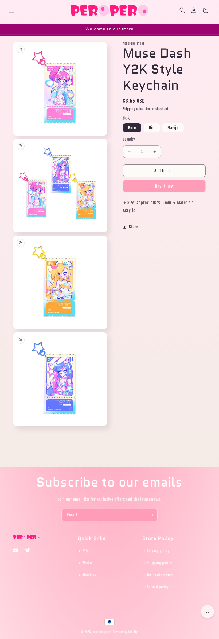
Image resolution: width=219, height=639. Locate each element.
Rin (152, 127)
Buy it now (164, 186)
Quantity (129, 139)
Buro (132, 127)
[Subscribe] (151, 515)
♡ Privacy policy (156, 551)
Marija (172, 127)
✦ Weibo (85, 563)
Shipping (129, 109)
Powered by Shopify (125, 632)
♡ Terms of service (157, 575)
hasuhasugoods (102, 632)
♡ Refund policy (155, 587)
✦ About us (87, 575)
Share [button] (133, 227)
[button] (11, 10)
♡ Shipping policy (157, 563)
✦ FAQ (83, 551)
